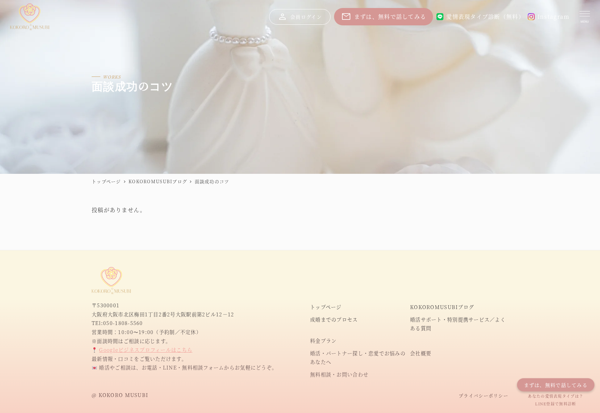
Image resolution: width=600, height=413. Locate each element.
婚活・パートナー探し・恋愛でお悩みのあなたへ (358, 358)
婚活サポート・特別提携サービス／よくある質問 (458, 324)
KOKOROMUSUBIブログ (442, 306)
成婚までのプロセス (334, 319)
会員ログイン (299, 16)
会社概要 (420, 353)
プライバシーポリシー (483, 395)
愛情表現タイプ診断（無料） (485, 17)
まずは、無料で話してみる (383, 16)
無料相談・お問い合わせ (339, 374)
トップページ (326, 306)
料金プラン (323, 340)
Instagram (554, 17)
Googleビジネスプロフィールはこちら (145, 349)
